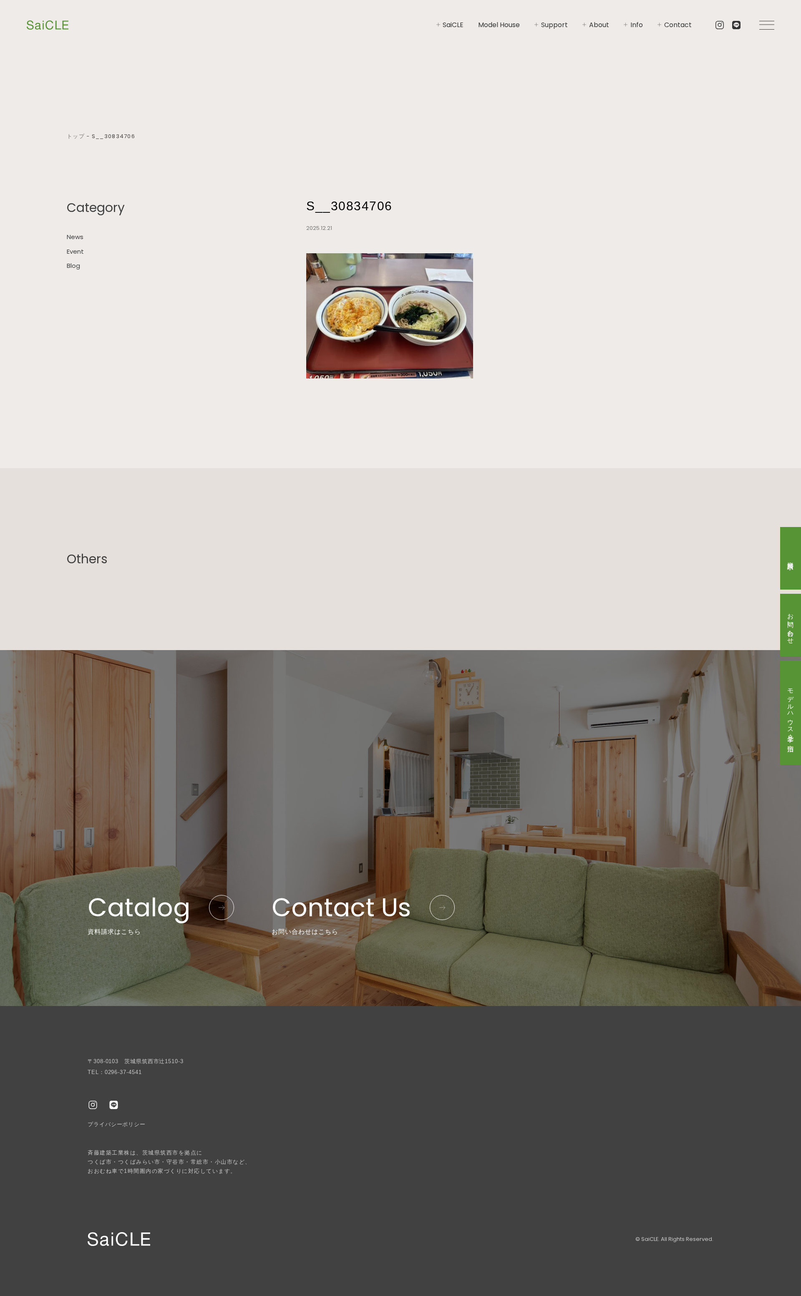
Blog (73, 265)
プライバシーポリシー (117, 1124)
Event (75, 251)
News (75, 236)
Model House (499, 25)
